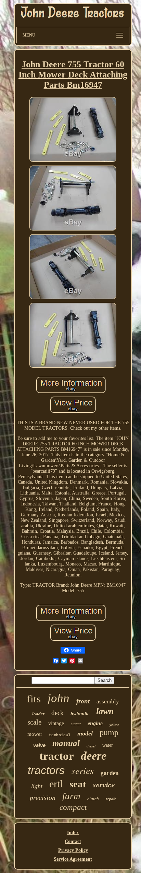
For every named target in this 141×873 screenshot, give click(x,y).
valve (39, 745)
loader (38, 713)
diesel (91, 746)
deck (57, 712)
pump (109, 732)
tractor (56, 756)
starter (76, 723)
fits (34, 699)
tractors (46, 770)
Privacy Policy (73, 850)
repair (111, 799)
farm (71, 796)
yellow (114, 725)
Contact (73, 841)
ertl (56, 783)
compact (73, 807)
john (58, 698)
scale (34, 722)
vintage (56, 723)
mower (34, 734)
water (107, 745)
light (36, 786)
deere (93, 755)
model (85, 733)
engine (95, 723)
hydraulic (79, 713)
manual (66, 743)
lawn (105, 711)
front (83, 701)
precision (42, 797)
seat (77, 783)
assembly (108, 701)
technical (59, 735)
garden (109, 773)
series (83, 770)
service (104, 784)
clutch (93, 798)
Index (73, 832)
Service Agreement (73, 859)
